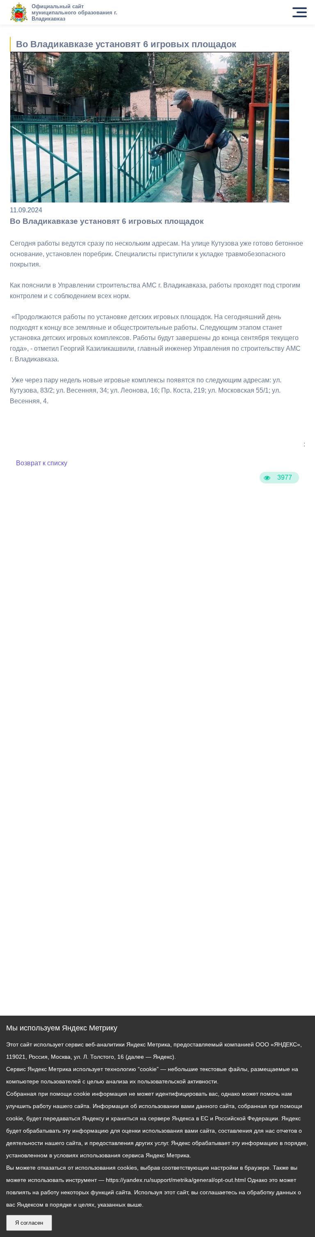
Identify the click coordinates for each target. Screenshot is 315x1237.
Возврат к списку (41, 463)
